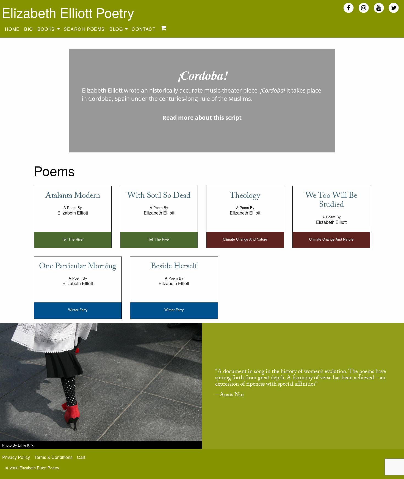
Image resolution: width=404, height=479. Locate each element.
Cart (81, 457)
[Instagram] (364, 7)
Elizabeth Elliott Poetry (68, 12)
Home (12, 29)
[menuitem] (12, 29)
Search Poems (84, 29)
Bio (28, 29)
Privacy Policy (16, 457)
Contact (144, 29)
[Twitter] (394, 7)
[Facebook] (349, 7)
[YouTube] (379, 7)
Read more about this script (202, 117)
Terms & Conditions (53, 457)
